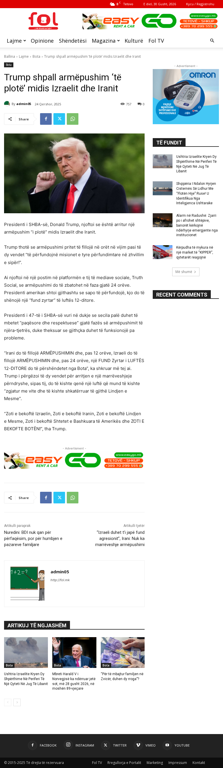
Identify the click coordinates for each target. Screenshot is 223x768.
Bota (36, 56)
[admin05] (8, 104)
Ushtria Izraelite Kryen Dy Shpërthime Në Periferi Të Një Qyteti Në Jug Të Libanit (26, 679)
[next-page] (17, 702)
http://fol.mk (60, 580)
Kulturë (134, 40)
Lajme (14, 40)
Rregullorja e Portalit (124, 762)
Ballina (9, 56)
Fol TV (156, 40)
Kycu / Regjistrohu (200, 4)
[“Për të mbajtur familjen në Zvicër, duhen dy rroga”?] (123, 652)
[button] (212, 41)
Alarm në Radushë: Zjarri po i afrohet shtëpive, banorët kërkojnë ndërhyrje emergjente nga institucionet (197, 225)
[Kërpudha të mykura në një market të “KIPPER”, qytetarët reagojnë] (162, 252)
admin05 (23, 104)
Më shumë (183, 271)
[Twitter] (59, 119)
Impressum (177, 762)
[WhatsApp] (72, 119)
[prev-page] (7, 702)
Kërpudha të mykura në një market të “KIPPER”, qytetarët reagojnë (194, 252)
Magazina (104, 40)
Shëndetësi (73, 40)
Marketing (155, 762)
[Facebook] (46, 119)
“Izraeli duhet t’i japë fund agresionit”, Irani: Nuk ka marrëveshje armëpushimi (120, 538)
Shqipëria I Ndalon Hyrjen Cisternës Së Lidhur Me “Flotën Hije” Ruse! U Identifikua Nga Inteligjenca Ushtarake (196, 193)
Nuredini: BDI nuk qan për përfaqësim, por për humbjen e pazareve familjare (33, 538)
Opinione (42, 40)
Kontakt (199, 762)
